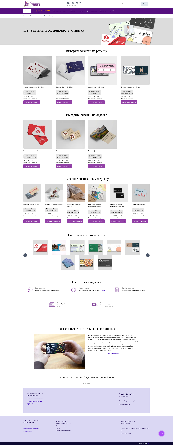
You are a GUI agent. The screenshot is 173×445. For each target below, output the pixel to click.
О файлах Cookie (31, 404)
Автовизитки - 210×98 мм (96, 87)
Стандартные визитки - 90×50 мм (33, 87)
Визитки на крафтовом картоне (74, 205)
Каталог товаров (61, 421)
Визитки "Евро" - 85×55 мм (64, 87)
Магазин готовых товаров (63, 430)
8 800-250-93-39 (74, 3)
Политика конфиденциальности (35, 398)
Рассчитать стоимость (31, 102)
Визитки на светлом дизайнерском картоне (95, 205)
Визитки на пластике (138, 204)
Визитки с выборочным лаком (65, 151)
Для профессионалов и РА (63, 423)
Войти (145, 4)
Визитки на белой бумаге (31, 204)
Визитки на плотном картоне (54, 204)
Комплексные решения (62, 426)
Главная (25, 16)
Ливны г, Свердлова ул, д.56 (127, 401)
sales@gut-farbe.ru (124, 404)
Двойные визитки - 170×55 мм (130, 87)
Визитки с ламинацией (30, 151)
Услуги (58, 428)
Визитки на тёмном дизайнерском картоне (117, 205)
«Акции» (102, 290)
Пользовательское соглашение (34, 401)
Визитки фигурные (94, 151)
